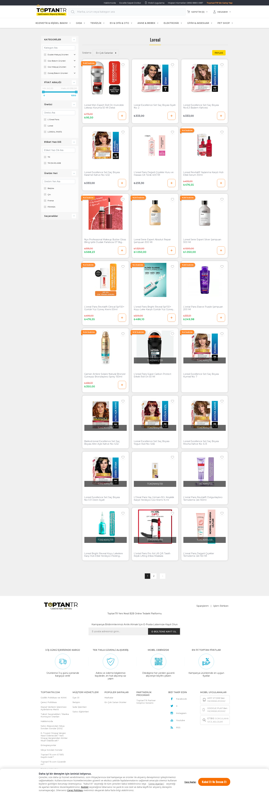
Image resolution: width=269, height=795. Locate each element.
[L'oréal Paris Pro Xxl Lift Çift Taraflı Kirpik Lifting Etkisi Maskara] (155, 527)
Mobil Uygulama (156, 3)
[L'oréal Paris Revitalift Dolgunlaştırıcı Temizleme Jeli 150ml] (204, 471)
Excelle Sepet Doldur (130, 3)
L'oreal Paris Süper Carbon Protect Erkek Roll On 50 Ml (152, 375)
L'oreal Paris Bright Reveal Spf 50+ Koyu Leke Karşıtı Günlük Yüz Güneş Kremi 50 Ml (153, 308)
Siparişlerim (202, 605)
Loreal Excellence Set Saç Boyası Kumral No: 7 (201, 375)
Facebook (181, 699)
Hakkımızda (110, 3)
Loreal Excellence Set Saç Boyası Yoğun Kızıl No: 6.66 (151, 442)
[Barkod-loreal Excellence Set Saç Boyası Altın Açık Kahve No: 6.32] (105, 415)
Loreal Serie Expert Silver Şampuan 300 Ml (202, 241)
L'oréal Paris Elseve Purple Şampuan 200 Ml (203, 308)
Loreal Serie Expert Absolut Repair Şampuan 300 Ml (152, 241)
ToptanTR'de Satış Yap (220, 3)
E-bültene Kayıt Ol (163, 631)
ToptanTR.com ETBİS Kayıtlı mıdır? (52, 755)
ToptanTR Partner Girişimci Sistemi (146, 701)
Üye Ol (76, 697)
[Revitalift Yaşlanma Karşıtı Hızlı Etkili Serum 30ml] (204, 145)
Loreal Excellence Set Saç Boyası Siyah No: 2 (155, 106)
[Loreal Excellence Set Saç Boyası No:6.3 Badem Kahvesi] (204, 78)
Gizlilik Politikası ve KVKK (54, 697)
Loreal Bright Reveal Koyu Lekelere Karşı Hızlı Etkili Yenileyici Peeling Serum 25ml (103, 554)
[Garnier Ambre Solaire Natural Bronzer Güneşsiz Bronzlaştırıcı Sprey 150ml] (105, 347)
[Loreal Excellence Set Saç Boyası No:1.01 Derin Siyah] (105, 471)
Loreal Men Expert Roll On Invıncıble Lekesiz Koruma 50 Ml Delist (104, 106)
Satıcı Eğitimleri (81, 711)
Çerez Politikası (75, 790)
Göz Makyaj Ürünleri (57, 67)
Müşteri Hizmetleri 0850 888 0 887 (185, 3)
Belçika (51, 188)
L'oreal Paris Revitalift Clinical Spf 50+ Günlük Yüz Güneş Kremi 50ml (104, 308)
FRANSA (51, 207)
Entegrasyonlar (48, 745)
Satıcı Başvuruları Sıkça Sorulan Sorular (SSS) (52, 727)
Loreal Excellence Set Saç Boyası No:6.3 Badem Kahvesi (201, 106)
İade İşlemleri (80, 707)
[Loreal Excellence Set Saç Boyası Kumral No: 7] (204, 347)
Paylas (219, 53)
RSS (178, 727)
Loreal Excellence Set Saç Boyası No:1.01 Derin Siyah (102, 498)
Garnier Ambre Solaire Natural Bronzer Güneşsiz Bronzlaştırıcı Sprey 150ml (105, 375)
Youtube (180, 720)
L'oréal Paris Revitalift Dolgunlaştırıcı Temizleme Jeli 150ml (202, 498)
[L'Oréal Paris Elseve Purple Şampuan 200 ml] (204, 280)
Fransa (51, 200)
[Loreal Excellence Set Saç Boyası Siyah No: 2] (155, 78)
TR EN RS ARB (54, 163)
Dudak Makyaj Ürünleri (58, 54)
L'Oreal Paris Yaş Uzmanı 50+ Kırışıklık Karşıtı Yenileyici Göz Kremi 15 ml (154, 498)
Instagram (181, 713)
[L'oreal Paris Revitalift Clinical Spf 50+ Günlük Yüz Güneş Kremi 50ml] (105, 280)
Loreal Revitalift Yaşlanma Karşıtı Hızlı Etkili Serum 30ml (203, 173)
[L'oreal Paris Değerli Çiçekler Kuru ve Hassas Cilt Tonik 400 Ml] (155, 145)
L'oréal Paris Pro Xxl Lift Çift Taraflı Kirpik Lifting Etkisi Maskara (152, 554)
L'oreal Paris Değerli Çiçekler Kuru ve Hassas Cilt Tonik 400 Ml (154, 173)
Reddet (84, 787)
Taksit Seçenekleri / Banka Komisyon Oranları (55, 715)
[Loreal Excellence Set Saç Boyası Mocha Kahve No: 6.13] (204, 415)
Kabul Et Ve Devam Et (214, 782)
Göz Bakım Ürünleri (57, 61)
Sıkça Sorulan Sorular (51, 750)
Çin (49, 194)
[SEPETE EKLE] (122, 116)
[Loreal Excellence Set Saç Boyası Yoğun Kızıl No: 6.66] (155, 415)
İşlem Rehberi (220, 605)
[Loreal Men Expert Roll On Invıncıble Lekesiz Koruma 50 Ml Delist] (105, 78)
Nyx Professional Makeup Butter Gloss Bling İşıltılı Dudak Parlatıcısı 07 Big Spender (105, 241)
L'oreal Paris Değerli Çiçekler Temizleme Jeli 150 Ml (198, 554)
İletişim (76, 702)
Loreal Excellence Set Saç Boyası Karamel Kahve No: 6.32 (102, 173)
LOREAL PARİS (55, 132)
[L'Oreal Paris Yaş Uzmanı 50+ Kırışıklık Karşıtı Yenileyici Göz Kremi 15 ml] (155, 471)
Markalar (108, 697)
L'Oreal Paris (53, 119)
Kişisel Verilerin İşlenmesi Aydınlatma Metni (53, 708)
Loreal (50, 126)
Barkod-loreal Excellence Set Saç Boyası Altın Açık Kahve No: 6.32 (102, 442)
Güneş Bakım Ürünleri (58, 73)
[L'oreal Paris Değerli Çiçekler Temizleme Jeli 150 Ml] (204, 527)
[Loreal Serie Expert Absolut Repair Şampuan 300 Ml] (155, 213)
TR (49, 157)
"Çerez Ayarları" (156, 783)
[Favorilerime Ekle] (122, 64)
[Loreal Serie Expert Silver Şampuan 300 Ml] (204, 213)
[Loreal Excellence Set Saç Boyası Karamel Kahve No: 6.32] (105, 145)
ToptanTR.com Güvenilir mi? (53, 762)
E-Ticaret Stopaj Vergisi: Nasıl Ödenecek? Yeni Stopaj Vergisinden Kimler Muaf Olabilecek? (54, 737)
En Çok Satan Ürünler (115, 702)
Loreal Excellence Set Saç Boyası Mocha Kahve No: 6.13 (201, 442)
